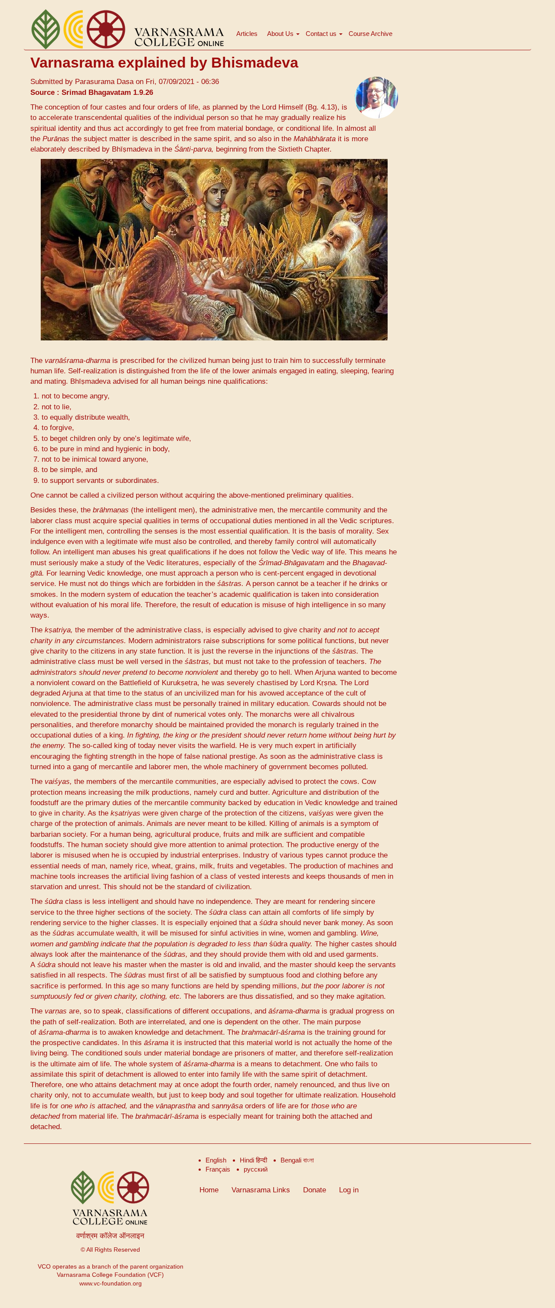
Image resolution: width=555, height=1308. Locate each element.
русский (256, 1169)
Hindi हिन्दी (253, 1160)
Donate (314, 1190)
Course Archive (370, 33)
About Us (281, 33)
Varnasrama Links (261, 1190)
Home (209, 1190)
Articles (247, 33)
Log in (349, 1190)
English (216, 1160)
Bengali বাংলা (297, 1160)
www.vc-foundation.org (110, 1283)
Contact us (322, 33)
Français (218, 1169)
